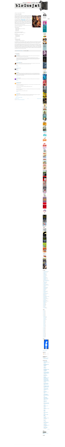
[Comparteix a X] (26, 50)
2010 (44, 335)
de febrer (44, 325)
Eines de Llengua (45, 361)
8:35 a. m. (17, 91)
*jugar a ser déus (45, 284)
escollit (44, 299)
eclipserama (44, 297)
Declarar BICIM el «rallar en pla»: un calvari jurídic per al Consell (46, 395)
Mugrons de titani (23, 19)
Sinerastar (17, 93)
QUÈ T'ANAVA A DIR (46, 383)
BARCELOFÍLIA (45, 397)
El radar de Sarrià (45, 427)
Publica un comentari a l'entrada (19, 97)
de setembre (44, 319)
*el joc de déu (44, 275)
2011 (44, 334)
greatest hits (44, 300)
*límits (44, 286)
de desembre (44, 316)
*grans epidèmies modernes (46, 280)
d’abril (44, 323)
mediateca (44, 302)
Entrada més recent (17, 98)
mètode (44, 303)
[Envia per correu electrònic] (25, 50)
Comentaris (45, 354)
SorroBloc (45, 417)
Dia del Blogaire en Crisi (45, 296)
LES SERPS (45, 420)
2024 (44, 312)
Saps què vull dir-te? (46, 412)
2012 (44, 333)
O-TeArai (45, 405)
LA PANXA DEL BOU (46, 388)
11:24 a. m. (17, 70)
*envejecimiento (45, 277)
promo (44, 305)
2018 (44, 328)
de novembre (44, 317)
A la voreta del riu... (45, 370)
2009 (44, 336)
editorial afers (45, 424)
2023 (44, 313)
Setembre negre (45, 401)
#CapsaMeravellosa (45, 293)
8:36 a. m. (17, 60)
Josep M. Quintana (46, 394)
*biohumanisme (45, 272)
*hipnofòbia (44, 282)
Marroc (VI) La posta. (46, 375)
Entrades (45, 353)
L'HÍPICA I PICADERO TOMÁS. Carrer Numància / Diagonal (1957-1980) (46, 398)
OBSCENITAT (45, 365)
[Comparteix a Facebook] (27, 50)
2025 (44, 311)
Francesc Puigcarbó (18, 62)
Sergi (17, 72)
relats (44, 306)
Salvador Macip (18, 82)
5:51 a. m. (17, 80)
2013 (44, 332)
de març (44, 324)
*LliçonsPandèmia (45, 287)
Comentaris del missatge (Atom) (21, 99)
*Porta (44, 290)
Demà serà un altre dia (46, 422)
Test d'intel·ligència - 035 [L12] (46, 408)
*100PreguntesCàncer (45, 271)
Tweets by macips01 (45, 350)
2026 (44, 310)
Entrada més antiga (39, 98)
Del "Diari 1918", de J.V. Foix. (46, 403)
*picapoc (44, 289)
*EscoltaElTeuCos (45, 278)
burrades (44, 295)
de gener (44, 326)
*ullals (44, 292)
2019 (44, 327)
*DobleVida (44, 274)
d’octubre (44, 318)
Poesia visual (45, 391)
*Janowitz (44, 283)
